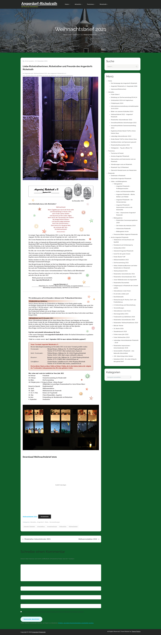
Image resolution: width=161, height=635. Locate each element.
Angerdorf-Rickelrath (39, 3)
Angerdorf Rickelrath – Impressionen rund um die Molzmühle (124, 207)
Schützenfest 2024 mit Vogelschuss (122, 100)
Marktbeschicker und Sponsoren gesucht (123, 142)
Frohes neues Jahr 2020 (121, 334)
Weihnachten (62, 526)
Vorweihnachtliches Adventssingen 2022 (124, 122)
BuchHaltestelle (119, 297)
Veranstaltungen (54, 522)
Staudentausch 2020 (120, 331)
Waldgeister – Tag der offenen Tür (121, 148)
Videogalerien (118, 184)
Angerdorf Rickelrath (29, 526)
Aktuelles (78, 4)
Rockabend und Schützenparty (123, 245)
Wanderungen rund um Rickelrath (121, 164)
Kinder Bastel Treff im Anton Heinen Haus (124, 139)
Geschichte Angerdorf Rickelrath (121, 178)
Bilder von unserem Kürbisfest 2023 (122, 111)
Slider (46, 522)
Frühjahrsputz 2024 (117, 103)
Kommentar (25, 563)
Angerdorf (40, 522)
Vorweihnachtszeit (52, 526)
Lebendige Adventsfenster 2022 (121, 136)
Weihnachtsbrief (73, 526)
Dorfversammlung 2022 (121, 262)
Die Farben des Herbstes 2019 (126, 225)
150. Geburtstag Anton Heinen (123, 356)
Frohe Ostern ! (115, 94)
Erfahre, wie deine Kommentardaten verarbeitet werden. (76, 623)
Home (67, 4)
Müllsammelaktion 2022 (121, 259)
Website (23, 602)
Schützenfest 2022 (119, 248)
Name (23, 585)
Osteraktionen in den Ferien (122, 291)
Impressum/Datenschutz (118, 89)
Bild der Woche (118, 325)
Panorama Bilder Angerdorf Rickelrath (126, 234)
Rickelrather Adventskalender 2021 (125, 277)
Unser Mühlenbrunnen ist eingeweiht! (125, 279)
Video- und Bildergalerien (119, 181)
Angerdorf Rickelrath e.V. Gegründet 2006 (124, 86)
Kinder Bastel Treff (119, 257)
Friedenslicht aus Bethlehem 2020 (124, 317)
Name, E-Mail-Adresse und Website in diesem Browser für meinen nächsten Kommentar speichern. (53, 611)
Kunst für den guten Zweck (122, 254)
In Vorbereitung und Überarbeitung (124, 305)
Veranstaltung (41, 526)
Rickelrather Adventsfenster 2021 (124, 274)
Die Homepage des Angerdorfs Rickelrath (124, 83)
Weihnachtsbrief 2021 (121, 271)
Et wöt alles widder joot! (121, 294)
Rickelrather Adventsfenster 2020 (124, 319)
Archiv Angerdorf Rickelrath (119, 237)
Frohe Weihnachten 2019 (121, 337)
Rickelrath (103, 4)
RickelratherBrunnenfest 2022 (120, 145)
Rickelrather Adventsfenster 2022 (121, 119)
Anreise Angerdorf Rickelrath (120, 156)
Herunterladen (45, 516)
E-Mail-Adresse (26, 593)
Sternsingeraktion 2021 (121, 314)
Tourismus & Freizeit (117, 153)
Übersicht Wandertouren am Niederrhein (124, 170)
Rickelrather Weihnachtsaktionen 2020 (126, 322)
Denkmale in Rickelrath (118, 175)
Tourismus (90, 4)
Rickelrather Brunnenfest (121, 282)
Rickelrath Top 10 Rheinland (120, 167)
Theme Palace (136, 631)
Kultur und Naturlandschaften (125, 191)
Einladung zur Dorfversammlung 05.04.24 (124, 97)
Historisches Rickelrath (123, 228)
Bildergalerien (118, 218)
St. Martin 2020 (119, 328)
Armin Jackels (29, 61)
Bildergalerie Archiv (122, 231)
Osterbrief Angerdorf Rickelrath (123, 251)
